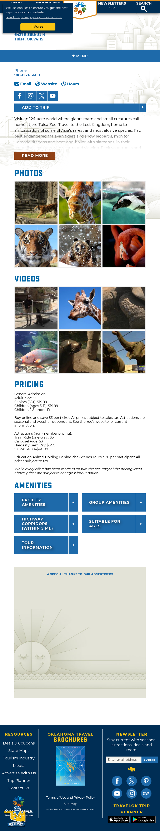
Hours (73, 84)
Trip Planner (18, 780)
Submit (150, 760)
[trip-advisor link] (146, 793)
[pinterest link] (146, 781)
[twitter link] (131, 781)
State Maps (18, 750)
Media (19, 765)
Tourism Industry (19, 758)
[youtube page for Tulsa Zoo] (53, 96)
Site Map (70, 804)
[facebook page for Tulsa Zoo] (19, 96)
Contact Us (19, 788)
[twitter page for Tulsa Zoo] (41, 96)
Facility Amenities (33, 502)
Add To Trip (36, 107)
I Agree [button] (37, 26)
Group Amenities (109, 502)
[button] (144, 7)
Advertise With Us (18, 773)
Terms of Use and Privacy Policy (70, 797)
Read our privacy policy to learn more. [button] (34, 17)
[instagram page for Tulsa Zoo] (30, 96)
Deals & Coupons (19, 743)
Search (144, 3)
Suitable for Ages (104, 523)
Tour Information (37, 545)
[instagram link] (131, 793)
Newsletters (112, 3)
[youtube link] (117, 793)
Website (49, 84)
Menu (80, 55)
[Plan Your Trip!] (15, 816)
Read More (35, 155)
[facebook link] (117, 781)
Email (25, 84)
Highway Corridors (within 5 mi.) (37, 524)
